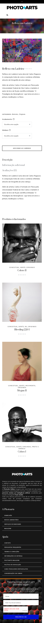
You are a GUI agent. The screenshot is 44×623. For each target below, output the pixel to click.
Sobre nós (8, 515)
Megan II (22, 390)
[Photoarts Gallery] (22, 7)
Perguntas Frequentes (12, 547)
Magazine (7, 528)
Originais (22, 114)
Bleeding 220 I (22, 329)
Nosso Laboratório (11, 520)
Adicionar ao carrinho (22, 148)
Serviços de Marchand (12, 524)
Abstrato (15, 114)
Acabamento (7, 119)
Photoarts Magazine (11, 560)
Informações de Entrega (13, 556)
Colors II (21, 270)
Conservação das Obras (13, 573)
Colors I (22, 451)
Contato (7, 543)
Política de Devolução (12, 564)
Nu (26, 326)
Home (12, 29)
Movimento (30, 386)
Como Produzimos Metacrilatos (16, 569)
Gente (23, 267)
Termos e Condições (11, 551)
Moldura (5, 130)
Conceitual (14, 267)
